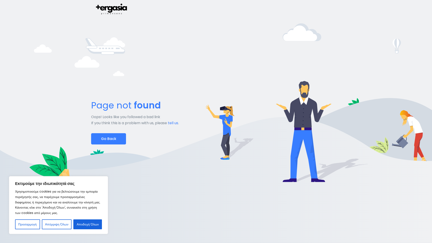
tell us (173, 123)
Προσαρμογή (27, 224)
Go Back (108, 138)
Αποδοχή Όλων (88, 224)
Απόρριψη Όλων (56, 224)
